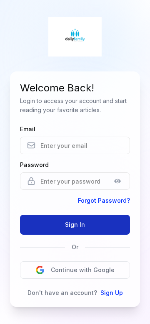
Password (34, 164)
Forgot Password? (104, 200)
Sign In (75, 224)
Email (27, 129)
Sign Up (111, 292)
